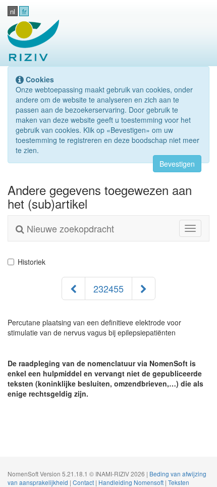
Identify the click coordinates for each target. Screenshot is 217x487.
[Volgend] (143, 288)
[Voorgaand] (73, 288)
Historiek (31, 262)
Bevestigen (177, 164)
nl (12, 11)
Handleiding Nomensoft (131, 482)
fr (24, 11)
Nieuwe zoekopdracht (69, 228)
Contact (84, 482)
